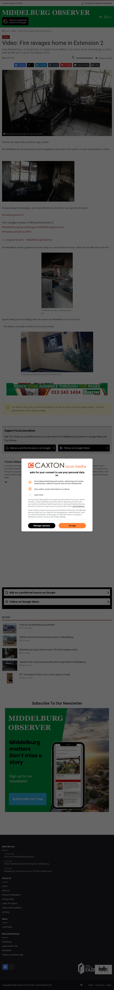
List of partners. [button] (78, 506)
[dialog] (57, 495)
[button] (57, 495)
